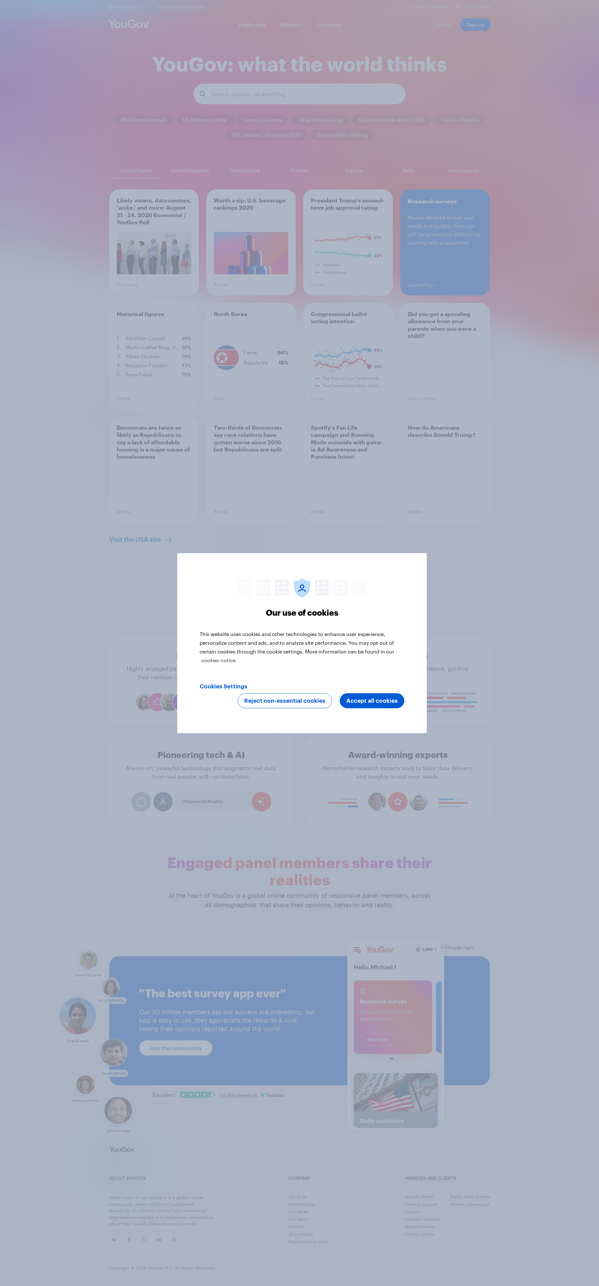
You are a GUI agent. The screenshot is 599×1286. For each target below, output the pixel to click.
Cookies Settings (223, 686)
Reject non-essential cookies (284, 700)
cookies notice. (219, 660)
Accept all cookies (372, 700)
